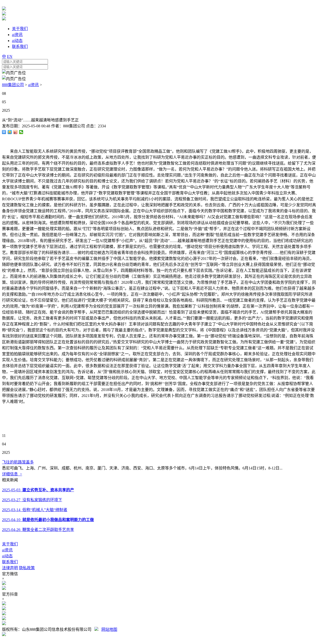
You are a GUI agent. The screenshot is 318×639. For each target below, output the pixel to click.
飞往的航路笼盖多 (18, 462)
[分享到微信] (21, 132)
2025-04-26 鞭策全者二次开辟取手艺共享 (38, 530)
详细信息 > (12, 474)
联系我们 (10, 562)
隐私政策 (27, 568)
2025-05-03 (38, 490)
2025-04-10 (48, 520)
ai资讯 (33, 85)
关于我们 (10, 544)
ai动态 (7, 556)
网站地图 (109, 629)
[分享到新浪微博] (15, 132)
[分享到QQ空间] (10, 132)
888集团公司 (13, 85)
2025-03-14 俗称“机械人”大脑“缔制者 (34, 510)
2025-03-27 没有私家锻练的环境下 (32, 500)
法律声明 (10, 568)
